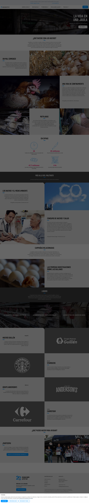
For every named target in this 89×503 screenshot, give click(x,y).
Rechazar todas (24, 501)
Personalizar (13, 501)
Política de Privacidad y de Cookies (26, 498)
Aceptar (4, 501)
